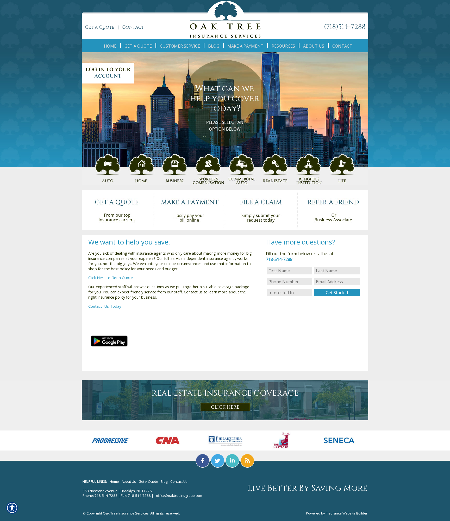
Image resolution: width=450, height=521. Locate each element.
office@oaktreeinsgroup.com (179, 495)
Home (114, 481)
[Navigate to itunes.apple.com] (109, 323)
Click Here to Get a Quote (110, 277)
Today (115, 306)
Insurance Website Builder (346, 513)
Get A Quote (148, 481)
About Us (129, 481)
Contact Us (99, 306)
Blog (164, 481)
